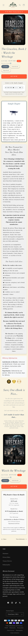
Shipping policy (19, 630)
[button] (3, 5)
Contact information (14, 633)
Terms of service (10, 630)
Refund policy (6, 565)
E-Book (5, 66)
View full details (20, 539)
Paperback (6, 70)
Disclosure (5, 553)
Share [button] (4, 539)
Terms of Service (7, 561)
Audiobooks (15, 480)
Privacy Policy (6, 557)
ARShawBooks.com (13, 625)
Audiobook (15, 66)
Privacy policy (20, 627)
